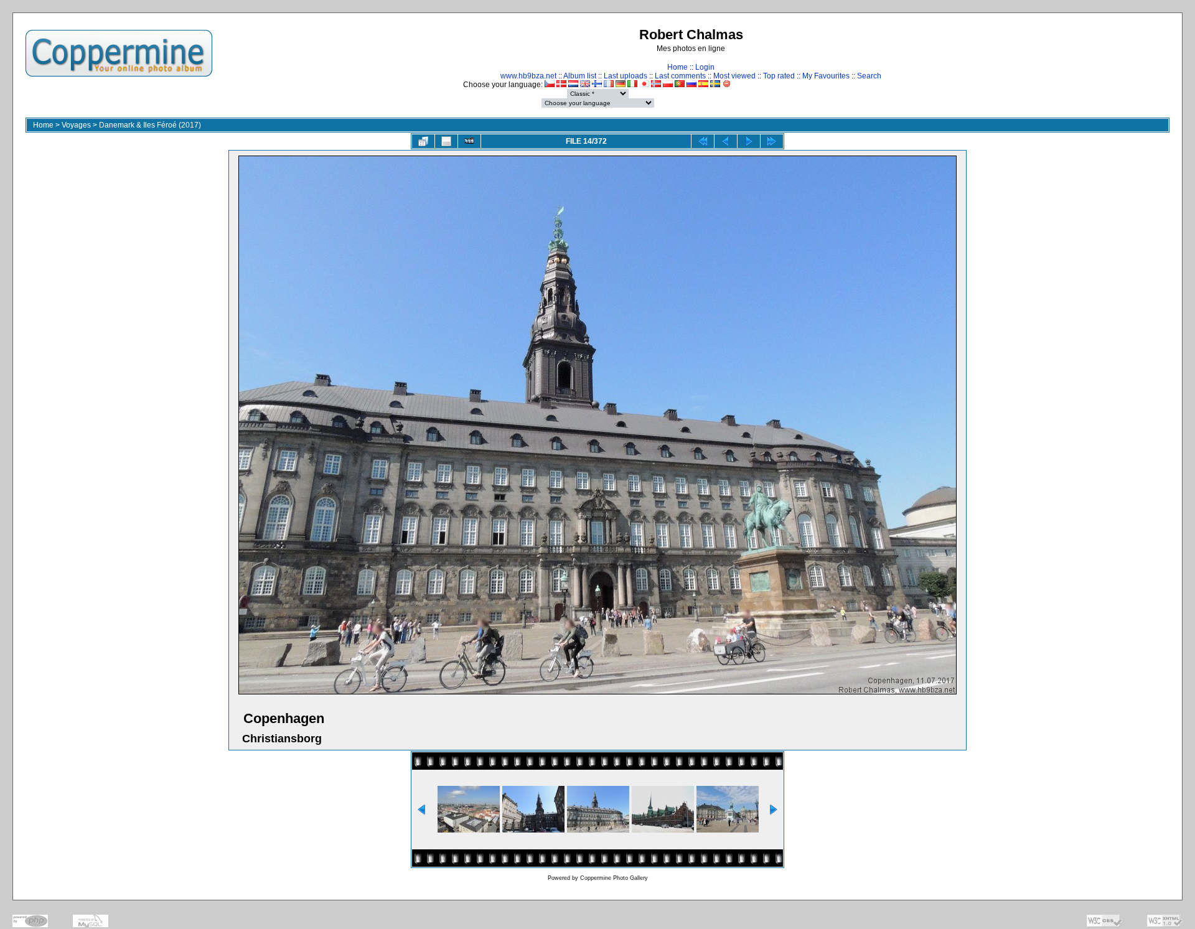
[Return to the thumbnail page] (423, 141)
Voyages (76, 125)
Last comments (680, 76)
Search (869, 76)
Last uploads (625, 76)
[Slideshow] (469, 141)
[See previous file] (726, 141)
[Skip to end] (772, 141)
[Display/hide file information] (446, 141)
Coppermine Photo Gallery (614, 878)
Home (677, 67)
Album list (579, 76)
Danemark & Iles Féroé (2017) (150, 125)
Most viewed (734, 76)
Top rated (779, 76)
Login (705, 67)
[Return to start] (702, 141)
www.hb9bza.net (528, 76)
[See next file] (749, 141)
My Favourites (826, 76)
